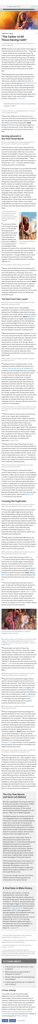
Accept (5, 1021)
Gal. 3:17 (21, 908)
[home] (2, 2)
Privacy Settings (22, 1016)
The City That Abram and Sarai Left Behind (16, 368)
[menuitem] (2, 2)
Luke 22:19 (14, 928)
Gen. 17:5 (23, 937)
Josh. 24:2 (21, 98)
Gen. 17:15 (11, 947)
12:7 (2, 698)
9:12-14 (32, 83)
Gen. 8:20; (26, 83)
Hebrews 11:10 (6, 742)
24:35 (26, 955)
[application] (19, 9)
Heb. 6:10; (29, 494)
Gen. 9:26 (15, 163)
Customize (21, 1021)
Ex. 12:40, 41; (13, 908)
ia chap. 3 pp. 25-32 (13, 6)
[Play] (1, 9)
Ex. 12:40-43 (10, 663)
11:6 (2, 497)
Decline (12, 1021)
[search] (35, 2)
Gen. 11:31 (14, 440)
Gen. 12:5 (30, 592)
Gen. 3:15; (31, 696)
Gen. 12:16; (21, 955)
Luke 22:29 (17, 919)
